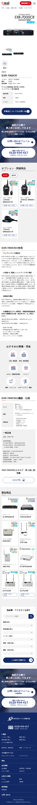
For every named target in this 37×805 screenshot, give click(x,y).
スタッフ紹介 (5, 771)
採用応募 (4, 789)
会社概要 (4, 768)
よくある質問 (5, 781)
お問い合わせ (6, 794)
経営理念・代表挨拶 (25, 768)
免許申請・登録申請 (7, 747)
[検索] (31, 616)
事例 (3, 760)
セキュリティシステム (8, 755)
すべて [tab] (5, 175)
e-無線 (7, 8)
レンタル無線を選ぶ (7, 742)
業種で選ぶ (22, 740)
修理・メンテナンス (25, 747)
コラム (3, 779)
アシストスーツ (23, 755)
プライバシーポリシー (18, 799)
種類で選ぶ (22, 737)
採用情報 (4, 786)
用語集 (21, 781)
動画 (20, 779)
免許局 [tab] (14, 175)
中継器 (20, 8)
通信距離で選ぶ (6, 740)
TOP (3, 8)
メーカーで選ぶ (6, 737)
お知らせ (21, 771)
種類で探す (14, 8)
